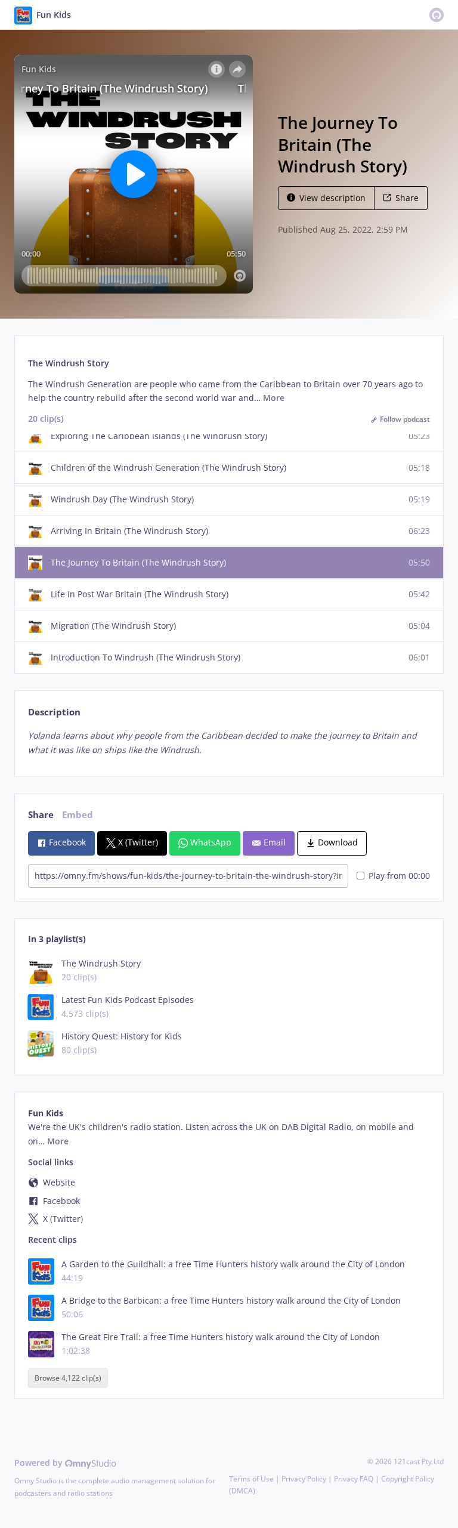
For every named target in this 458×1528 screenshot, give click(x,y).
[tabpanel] (228, 742)
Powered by (39, 1462)
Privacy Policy (303, 1479)
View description (332, 197)
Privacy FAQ (353, 1479)
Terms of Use (251, 1479)
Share (407, 197)
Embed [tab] (77, 814)
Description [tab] (54, 712)
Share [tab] (41, 814)
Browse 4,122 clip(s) (68, 1378)
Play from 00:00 (399, 875)
